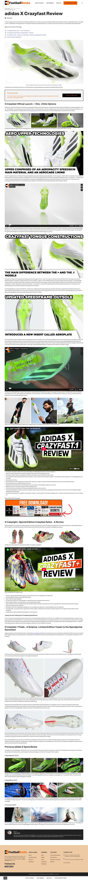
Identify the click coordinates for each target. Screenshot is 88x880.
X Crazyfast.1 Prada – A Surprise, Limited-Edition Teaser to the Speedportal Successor (27, 35)
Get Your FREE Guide (71, 95)
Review (8, 8)
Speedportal (18, 773)
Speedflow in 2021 (11, 798)
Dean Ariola (17, 833)
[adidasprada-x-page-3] (70, 646)
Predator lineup (33, 110)
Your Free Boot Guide (70, 3)
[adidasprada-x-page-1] (18, 646)
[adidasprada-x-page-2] (44, 646)
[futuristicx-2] (44, 537)
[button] (82, 3)
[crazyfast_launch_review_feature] (44, 61)
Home (6, 8)
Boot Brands (49, 3)
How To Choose (39, 3)
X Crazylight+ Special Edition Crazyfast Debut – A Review (20, 32)
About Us (58, 3)
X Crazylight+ (17, 525)
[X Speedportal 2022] (18, 765)
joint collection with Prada (39, 633)
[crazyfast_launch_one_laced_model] (70, 120)
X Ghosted (11, 822)
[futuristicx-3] (18, 537)
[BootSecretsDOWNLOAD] (44, 509)
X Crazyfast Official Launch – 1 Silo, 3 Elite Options (18, 30)
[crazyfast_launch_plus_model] (18, 120)
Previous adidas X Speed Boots (14, 37)
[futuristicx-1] (70, 537)
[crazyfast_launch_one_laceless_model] (44, 120)
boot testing (38, 618)
